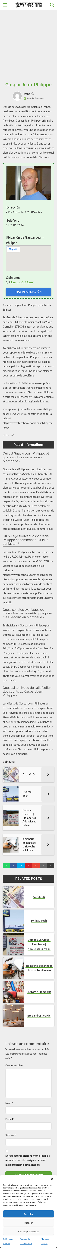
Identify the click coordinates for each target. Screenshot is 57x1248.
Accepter (28, 1214)
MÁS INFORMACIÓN (28, 291)
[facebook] (14, 865)
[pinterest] (28, 865)
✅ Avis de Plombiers (34, 98)
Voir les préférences (28, 1231)
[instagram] (36, 865)
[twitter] (21, 865)
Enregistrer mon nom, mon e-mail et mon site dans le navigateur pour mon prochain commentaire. (27, 1160)
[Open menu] (5, 5)
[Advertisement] (28, 42)
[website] (33, 93)
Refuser (28, 1222)
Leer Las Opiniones (22, 282)
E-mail (9, 1119)
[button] (52, 1178)
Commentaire (14, 1065)
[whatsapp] (6, 865)
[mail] (43, 865)
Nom (9, 1103)
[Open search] (52, 5)
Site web (10, 1135)
